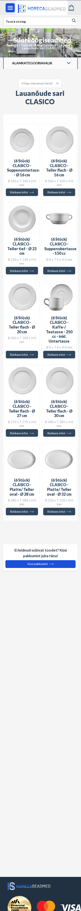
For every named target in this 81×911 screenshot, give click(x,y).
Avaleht (12, 45)
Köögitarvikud (45, 45)
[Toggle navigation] (10, 7)
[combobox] (40, 83)
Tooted (26, 45)
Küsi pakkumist (38, 564)
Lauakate (66, 45)
